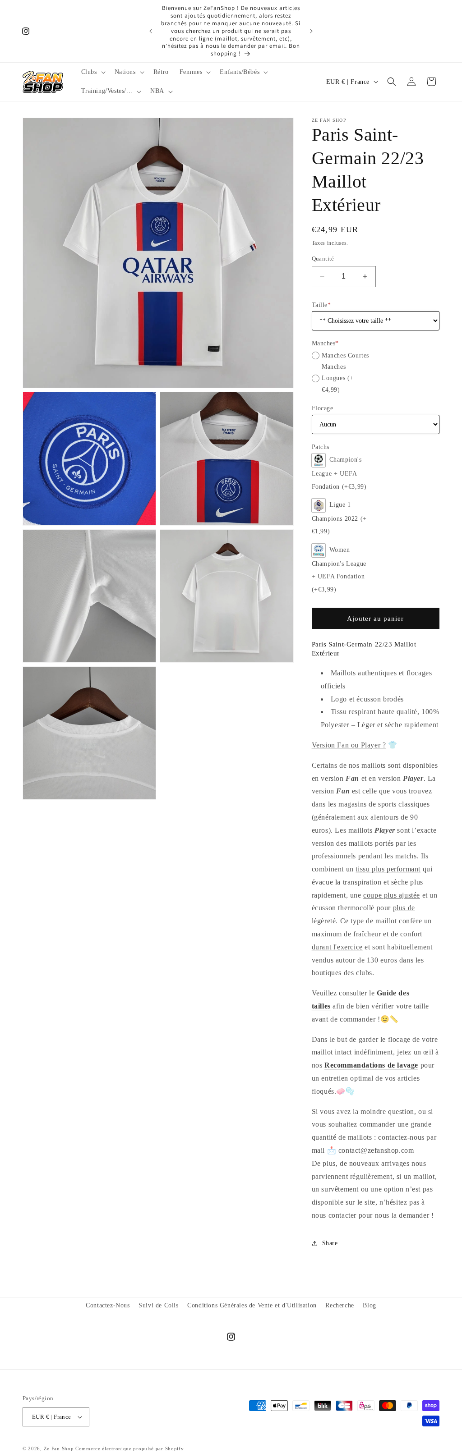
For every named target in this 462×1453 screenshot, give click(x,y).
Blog (369, 1305)
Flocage (322, 408)
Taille (321, 305)
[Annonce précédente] (151, 31)
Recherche (339, 1305)
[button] (92, 72)
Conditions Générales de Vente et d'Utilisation (252, 1305)
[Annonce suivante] (311, 31)
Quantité (323, 258)
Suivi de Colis (158, 1305)
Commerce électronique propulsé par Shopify (129, 1448)
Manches (325, 343)
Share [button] (330, 1243)
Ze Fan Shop (59, 1448)
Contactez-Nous (107, 1305)
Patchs (320, 447)
